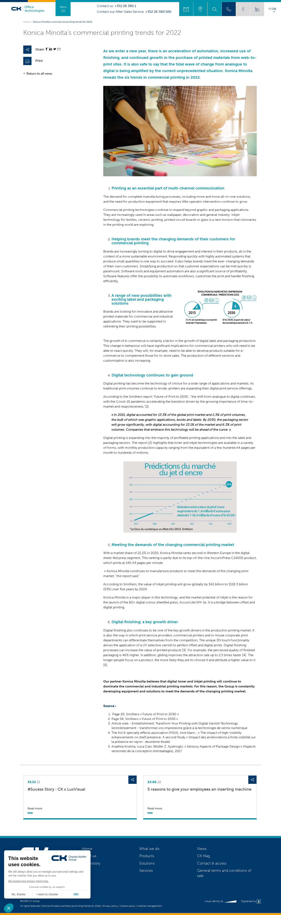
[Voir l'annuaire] (229, 9)
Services (146, 870)
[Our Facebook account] (243, 9)
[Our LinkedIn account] (257, 9)
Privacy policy (110, 905)
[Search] (215, 9)
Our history (91, 863)
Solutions (147, 863)
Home (26, 21)
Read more (35, 808)
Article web (119, 723)
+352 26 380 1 (125, 6)
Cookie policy (127, 905)
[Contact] (186, 9)
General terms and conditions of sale (224, 873)
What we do (149, 848)
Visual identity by (214, 901)
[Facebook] (46, 49)
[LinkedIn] (50, 49)
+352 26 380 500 (158, 12)
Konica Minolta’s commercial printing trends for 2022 (71, 905)
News (202, 848)
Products (146, 856)
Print (39, 61)
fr (270, 9)
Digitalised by (249, 901)
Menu (63, 6)
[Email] (58, 49)
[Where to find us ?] (200, 9)
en (274, 9)
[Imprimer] (27, 61)
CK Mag (203, 856)
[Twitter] (54, 49)
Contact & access (211, 863)
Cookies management (149, 905)
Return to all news (39, 73)
